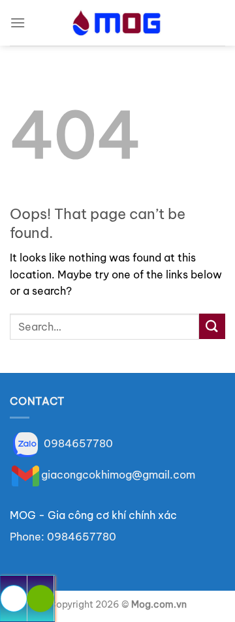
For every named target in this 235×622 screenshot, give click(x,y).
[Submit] (212, 326)
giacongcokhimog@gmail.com (118, 474)
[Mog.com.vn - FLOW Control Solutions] (118, 23)
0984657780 (77, 443)
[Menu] (17, 22)
